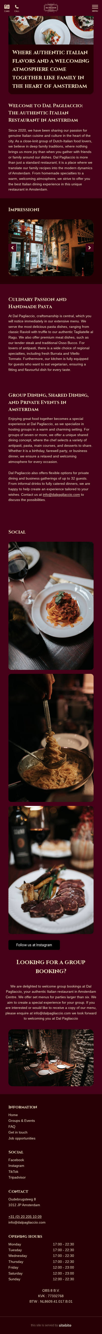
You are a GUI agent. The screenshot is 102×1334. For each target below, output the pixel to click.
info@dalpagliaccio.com (27, 1222)
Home (13, 1115)
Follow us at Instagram (34, 945)
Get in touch (17, 1132)
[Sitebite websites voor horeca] (65, 1325)
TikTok (13, 1172)
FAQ (11, 1127)
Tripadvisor (17, 1177)
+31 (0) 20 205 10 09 (25, 1217)
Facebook (16, 1160)
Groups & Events (21, 1121)
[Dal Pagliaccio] (51, 8)
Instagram (16, 1166)
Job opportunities (21, 1138)
